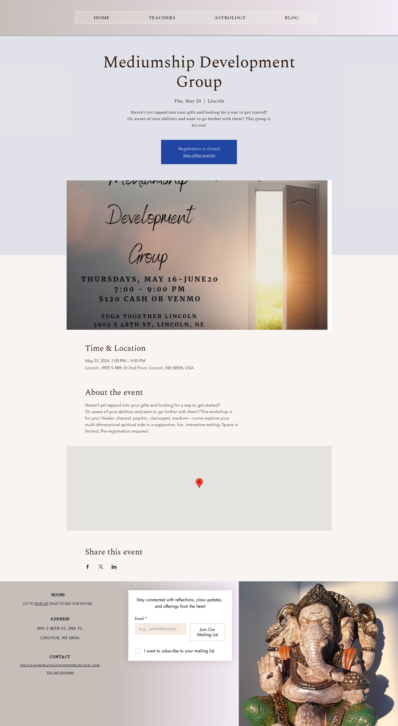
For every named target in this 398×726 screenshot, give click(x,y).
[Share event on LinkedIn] (114, 567)
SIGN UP (41, 603)
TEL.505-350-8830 (60, 672)
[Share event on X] (100, 567)
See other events (199, 155)
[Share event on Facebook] (87, 567)
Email (141, 618)
